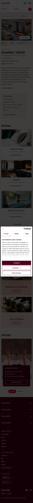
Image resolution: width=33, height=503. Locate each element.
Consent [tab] (5, 233)
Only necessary (16, 273)
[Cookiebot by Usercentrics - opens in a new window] (23, 229)
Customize (15, 268)
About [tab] (27, 233)
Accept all (16, 263)
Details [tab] (16, 233)
